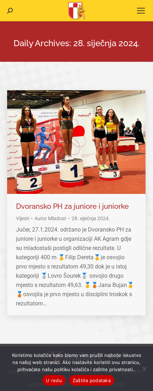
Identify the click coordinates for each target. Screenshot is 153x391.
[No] (144, 368)
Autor (50, 218)
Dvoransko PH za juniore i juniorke (72, 206)
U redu (54, 380)
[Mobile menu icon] (141, 11)
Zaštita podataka (92, 380)
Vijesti (22, 218)
